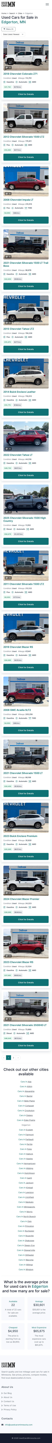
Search (12, 13)
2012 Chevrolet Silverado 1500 (23, 136)
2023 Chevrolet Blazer (18, 962)
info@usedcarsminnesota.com (18, 1424)
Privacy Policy (10, 1409)
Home (3, 13)
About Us (8, 1397)
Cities (20, 13)
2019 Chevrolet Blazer (18, 647)
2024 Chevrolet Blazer (21, 899)
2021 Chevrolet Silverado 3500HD (25, 1025)
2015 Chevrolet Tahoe (18, 328)
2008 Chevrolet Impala (18, 199)
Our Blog (8, 1393)
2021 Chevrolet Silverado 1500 (23, 773)
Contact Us (9, 1401)
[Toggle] (47, 4)
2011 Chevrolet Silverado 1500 (23, 584)
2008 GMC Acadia (17, 710)
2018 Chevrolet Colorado (20, 73)
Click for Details (26, 94)
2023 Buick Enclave (20, 836)
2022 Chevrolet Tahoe (18, 455)
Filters (9, 29)
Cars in (26, 1081)
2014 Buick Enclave (19, 391)
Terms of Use (10, 1405)
